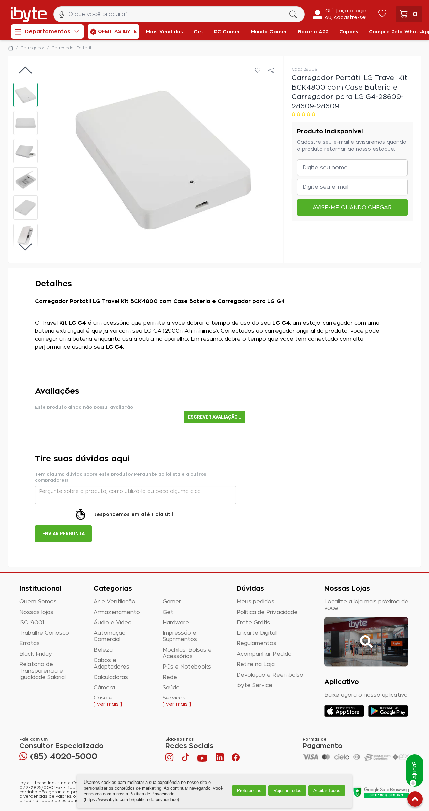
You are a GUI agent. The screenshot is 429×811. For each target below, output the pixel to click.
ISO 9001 (31, 622)
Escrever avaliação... (214, 417)
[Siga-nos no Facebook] (235, 759)
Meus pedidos (255, 601)
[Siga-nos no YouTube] (202, 759)
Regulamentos (257, 643)
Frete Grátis (253, 622)
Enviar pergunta (63, 533)
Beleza (103, 650)
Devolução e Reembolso (270, 675)
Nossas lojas (36, 612)
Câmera (104, 687)
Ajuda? (414, 770)
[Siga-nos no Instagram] (170, 759)
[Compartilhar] (271, 70)
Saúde (171, 687)
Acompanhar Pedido (264, 654)
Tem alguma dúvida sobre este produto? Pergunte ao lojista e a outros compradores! (120, 477)
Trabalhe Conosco (44, 633)
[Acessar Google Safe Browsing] (381, 792)
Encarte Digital (257, 633)
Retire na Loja (256, 664)
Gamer (172, 601)
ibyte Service (254, 685)
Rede (170, 677)
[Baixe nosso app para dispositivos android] (388, 711)
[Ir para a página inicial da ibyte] (29, 14)
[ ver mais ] (108, 704)
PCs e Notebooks (187, 667)
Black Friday (35, 654)
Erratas (29, 643)
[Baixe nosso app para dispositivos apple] (344, 711)
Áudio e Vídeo (113, 622)
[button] (25, 95)
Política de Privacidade (267, 612)
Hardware (176, 622)
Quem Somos (38, 601)
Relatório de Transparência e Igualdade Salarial (42, 671)
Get (168, 612)
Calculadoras (111, 677)
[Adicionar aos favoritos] (257, 70)
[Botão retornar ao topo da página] (415, 800)
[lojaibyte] (10, 48)
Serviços (174, 698)
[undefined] (163, 159)
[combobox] (179, 14)
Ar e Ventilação (114, 601)
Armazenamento (117, 612)
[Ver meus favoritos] (382, 14)
